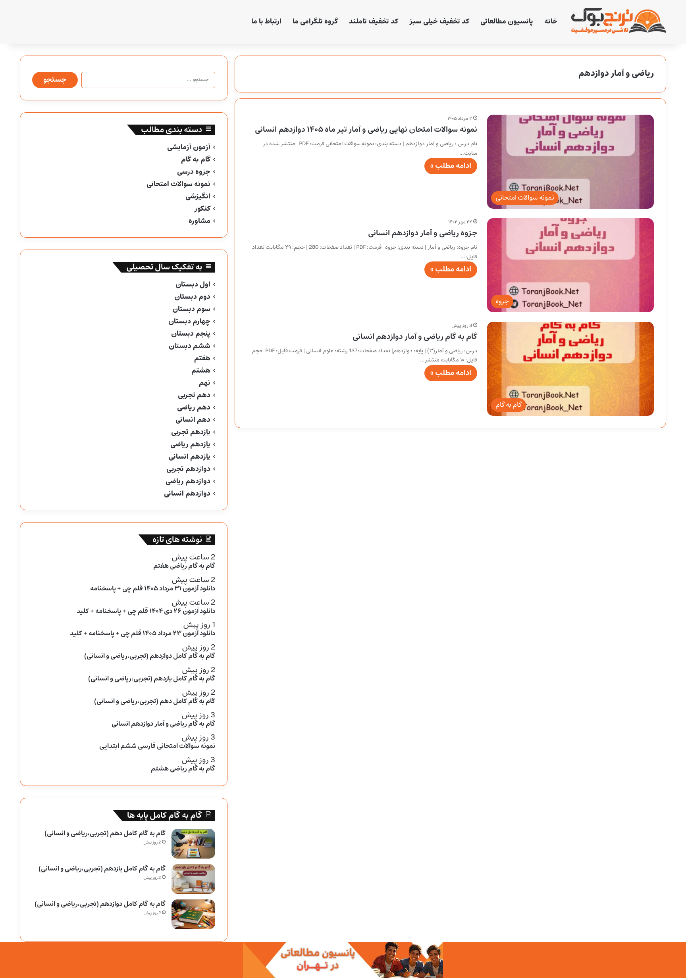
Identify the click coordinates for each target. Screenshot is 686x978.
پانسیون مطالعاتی (506, 21)
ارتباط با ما (266, 21)
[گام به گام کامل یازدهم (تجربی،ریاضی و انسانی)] (193, 879)
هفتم (202, 358)
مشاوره (199, 221)
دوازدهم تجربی (188, 469)
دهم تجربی (194, 395)
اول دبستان (192, 284)
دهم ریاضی (193, 407)
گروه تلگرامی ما (315, 21)
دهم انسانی (192, 420)
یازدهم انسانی (189, 457)
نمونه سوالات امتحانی (178, 184)
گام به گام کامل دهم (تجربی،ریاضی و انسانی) (105, 833)
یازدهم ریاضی (190, 444)
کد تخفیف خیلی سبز (439, 21)
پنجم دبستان (190, 334)
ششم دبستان (189, 346)
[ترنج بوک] (618, 22)
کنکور (202, 209)
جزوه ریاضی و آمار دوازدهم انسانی (422, 233)
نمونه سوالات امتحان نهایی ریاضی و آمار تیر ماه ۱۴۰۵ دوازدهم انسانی (366, 129)
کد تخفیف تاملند (373, 21)
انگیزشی (197, 196)
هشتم (200, 371)
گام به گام (195, 159)
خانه (550, 21)
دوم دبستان (192, 297)
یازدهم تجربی (190, 432)
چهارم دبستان (189, 321)
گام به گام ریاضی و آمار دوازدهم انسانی (415, 336)
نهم (204, 383)
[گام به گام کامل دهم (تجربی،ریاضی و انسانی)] (193, 844)
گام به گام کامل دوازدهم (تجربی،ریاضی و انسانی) (100, 904)
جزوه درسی (193, 172)
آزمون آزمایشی (188, 147)
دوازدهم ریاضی (188, 481)
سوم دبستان (191, 309)
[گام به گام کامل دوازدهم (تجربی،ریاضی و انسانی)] (193, 914)
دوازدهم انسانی (187, 494)
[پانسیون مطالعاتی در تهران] (343, 960)
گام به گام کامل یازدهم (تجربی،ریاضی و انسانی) (102, 868)
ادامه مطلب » (450, 166)
